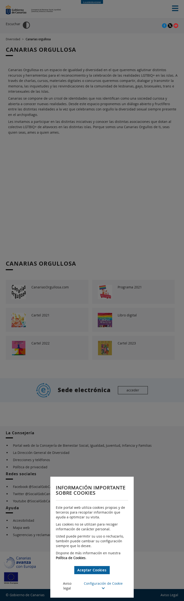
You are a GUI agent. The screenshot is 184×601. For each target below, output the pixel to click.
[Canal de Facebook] (165, 25)
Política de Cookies (71, 557)
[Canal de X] (170, 25)
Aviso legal (67, 585)
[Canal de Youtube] (175, 25)
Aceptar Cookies (92, 570)
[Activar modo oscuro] (26, 25)
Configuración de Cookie (103, 583)
